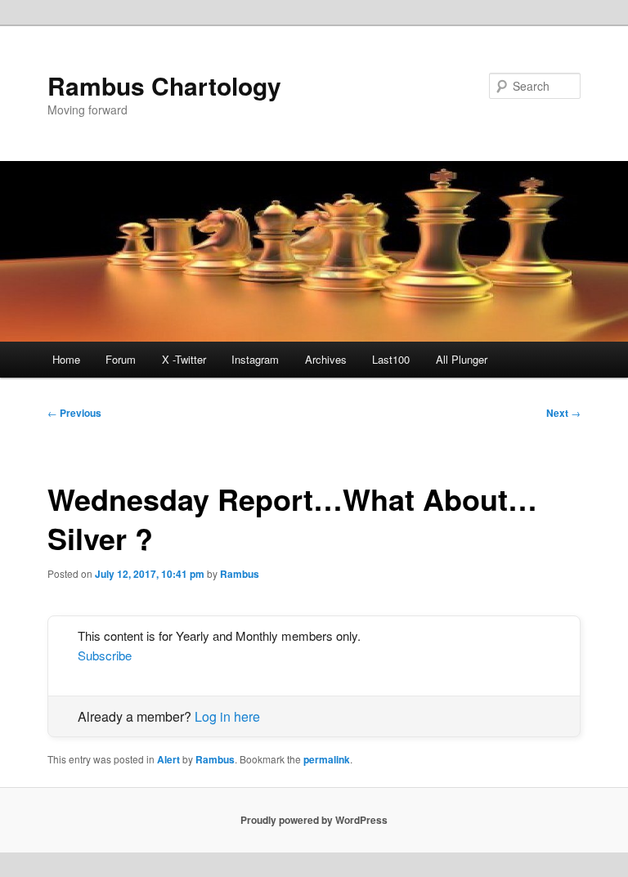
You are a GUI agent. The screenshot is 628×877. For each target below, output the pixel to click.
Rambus (239, 573)
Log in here (227, 716)
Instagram (255, 359)
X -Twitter (184, 359)
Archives (326, 359)
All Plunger (461, 359)
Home (66, 359)
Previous (74, 412)
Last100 (391, 359)
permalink (326, 759)
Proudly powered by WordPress (314, 819)
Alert (168, 759)
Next (563, 412)
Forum (120, 359)
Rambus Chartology (164, 85)
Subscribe (105, 655)
